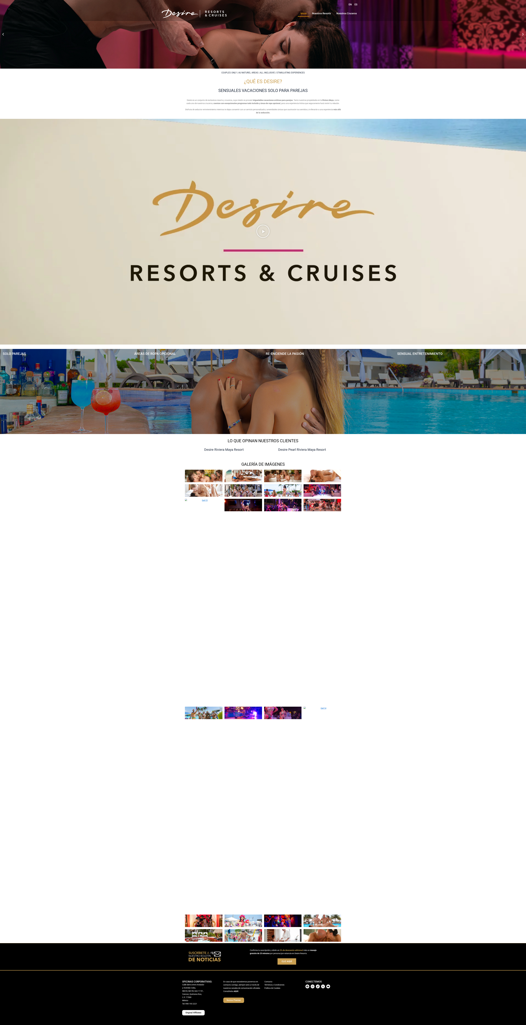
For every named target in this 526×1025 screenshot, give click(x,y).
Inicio (304, 13)
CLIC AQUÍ (287, 961)
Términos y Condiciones (274, 985)
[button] (3, 34)
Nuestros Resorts (321, 13)
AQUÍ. (236, 991)
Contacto (268, 982)
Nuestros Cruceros (346, 13)
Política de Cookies (272, 988)
